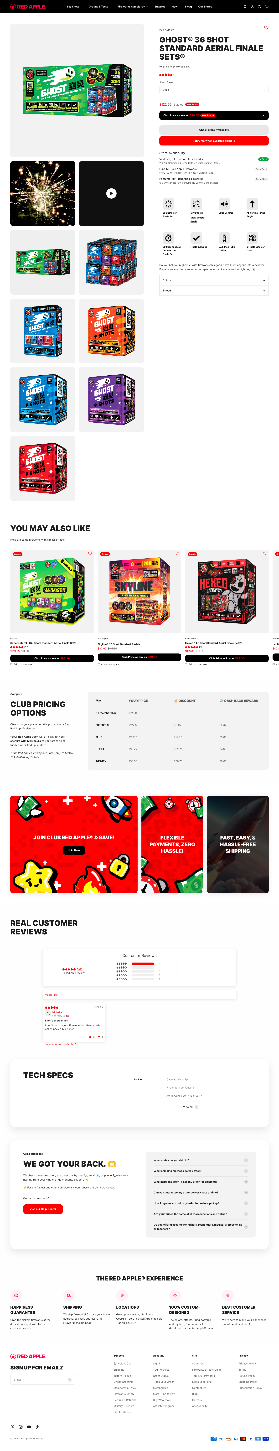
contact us (66, 1175)
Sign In (157, 1363)
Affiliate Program (163, 1406)
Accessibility (199, 1406)
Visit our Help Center (43, 1209)
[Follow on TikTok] (37, 1427)
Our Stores (205, 6)
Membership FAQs (125, 1387)
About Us (198, 1363)
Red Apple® (166, 29)
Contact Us (199, 1387)
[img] (51, 1007)
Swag (188, 6)
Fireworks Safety (124, 1393)
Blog (195, 1393)
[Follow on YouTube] (29, 1427)
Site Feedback (122, 1412)
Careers (197, 1400)
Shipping (119, 1369)
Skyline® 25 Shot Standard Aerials (119, 644)
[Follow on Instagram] (21, 1427)
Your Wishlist (161, 1369)
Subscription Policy (250, 1387)
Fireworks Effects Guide (207, 1369)
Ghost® (13, 638)
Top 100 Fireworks (203, 1375)
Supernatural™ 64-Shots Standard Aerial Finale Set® (43, 643)
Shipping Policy (248, 1381)
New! (175, 6)
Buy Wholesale (162, 1400)
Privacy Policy (247, 1363)
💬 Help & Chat (123, 1363)
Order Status (161, 1375)
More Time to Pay (164, 1393)
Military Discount (124, 1406)
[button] (166, 74)
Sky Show (73, 6)
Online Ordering (123, 1381)
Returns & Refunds (125, 1400)
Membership (160, 1387)
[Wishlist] (259, 6)
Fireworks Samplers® (131, 6)
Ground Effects (98, 6)
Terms (242, 1369)
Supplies (160, 6)
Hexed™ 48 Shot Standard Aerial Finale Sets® (213, 643)
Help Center (107, 1187)
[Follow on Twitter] (12, 1427)
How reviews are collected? (60, 1044)
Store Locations (202, 1381)
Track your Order (163, 1381)
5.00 (80, 969)
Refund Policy (247, 1375)
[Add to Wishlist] (266, 27)
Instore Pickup (122, 1375)
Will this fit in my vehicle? (174, 66)
